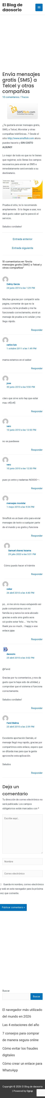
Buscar (6, 990)
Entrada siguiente (22, 248)
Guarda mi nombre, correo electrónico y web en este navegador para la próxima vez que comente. (22, 889)
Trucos (25, 97)
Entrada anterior (22, 239)
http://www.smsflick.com (21, 138)
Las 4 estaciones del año (20, 1025)
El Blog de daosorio (12, 7)
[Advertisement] (22, 38)
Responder (37, 330)
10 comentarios (10, 97)
